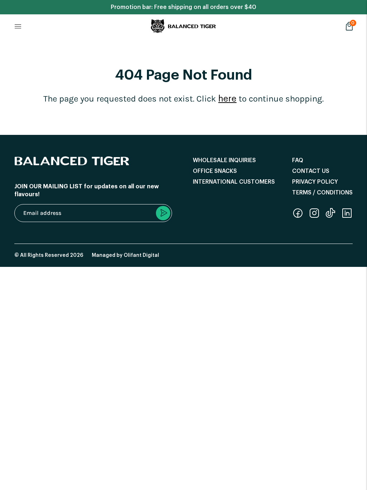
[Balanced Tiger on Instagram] (314, 216)
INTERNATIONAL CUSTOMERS (234, 182)
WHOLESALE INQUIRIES (224, 160)
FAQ (297, 160)
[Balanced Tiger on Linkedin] (347, 216)
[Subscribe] (163, 213)
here (227, 98)
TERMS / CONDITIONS (322, 192)
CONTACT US (310, 171)
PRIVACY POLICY (315, 182)
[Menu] (18, 26)
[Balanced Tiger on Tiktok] (330, 216)
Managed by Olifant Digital (125, 255)
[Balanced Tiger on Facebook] (298, 216)
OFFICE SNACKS (215, 171)
